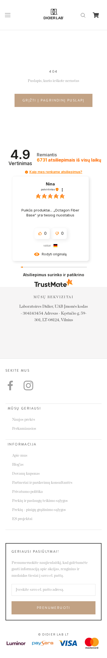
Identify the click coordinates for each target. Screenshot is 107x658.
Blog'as (18, 465)
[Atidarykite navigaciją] (7, 15)
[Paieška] (83, 15)
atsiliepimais (69, 160)
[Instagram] (28, 385)
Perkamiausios (24, 429)
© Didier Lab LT (53, 634)
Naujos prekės (23, 420)
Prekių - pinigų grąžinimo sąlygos (39, 510)
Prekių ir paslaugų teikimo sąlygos (40, 501)
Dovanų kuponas (26, 474)
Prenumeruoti (53, 607)
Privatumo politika (27, 492)
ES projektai (22, 519)
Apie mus (19, 456)
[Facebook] (10, 385)
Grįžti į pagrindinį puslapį (53, 100)
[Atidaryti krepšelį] (96, 15)
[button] (26, 172)
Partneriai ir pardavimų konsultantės (42, 483)
